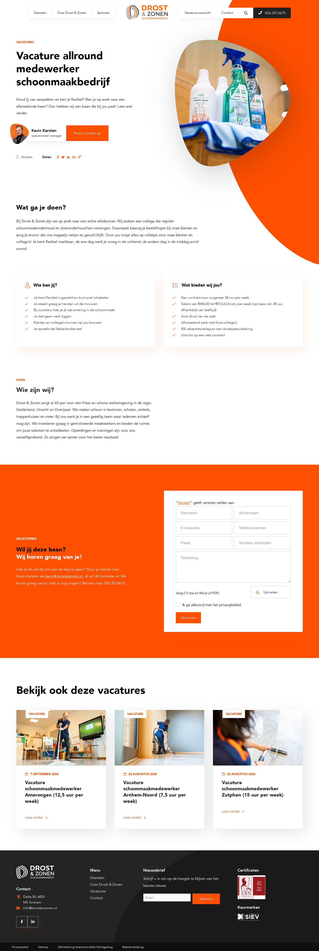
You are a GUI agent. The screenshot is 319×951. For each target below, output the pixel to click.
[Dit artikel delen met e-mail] (73, 157)
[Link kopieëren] (79, 157)
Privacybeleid (20, 947)
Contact (227, 13)
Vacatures (98, 891)
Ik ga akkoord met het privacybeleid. (212, 604)
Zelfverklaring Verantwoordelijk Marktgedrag (85, 947)
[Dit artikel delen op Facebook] (58, 157)
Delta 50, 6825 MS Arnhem (33, 899)
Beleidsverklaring (132, 947)
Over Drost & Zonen (71, 13)
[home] (147, 13)
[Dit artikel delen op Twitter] (62, 157)
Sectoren (103, 13)
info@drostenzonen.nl (40, 908)
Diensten (40, 13)
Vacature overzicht (198, 13)
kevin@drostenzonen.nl (63, 576)
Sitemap (43, 947)
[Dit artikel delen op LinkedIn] (68, 157)
